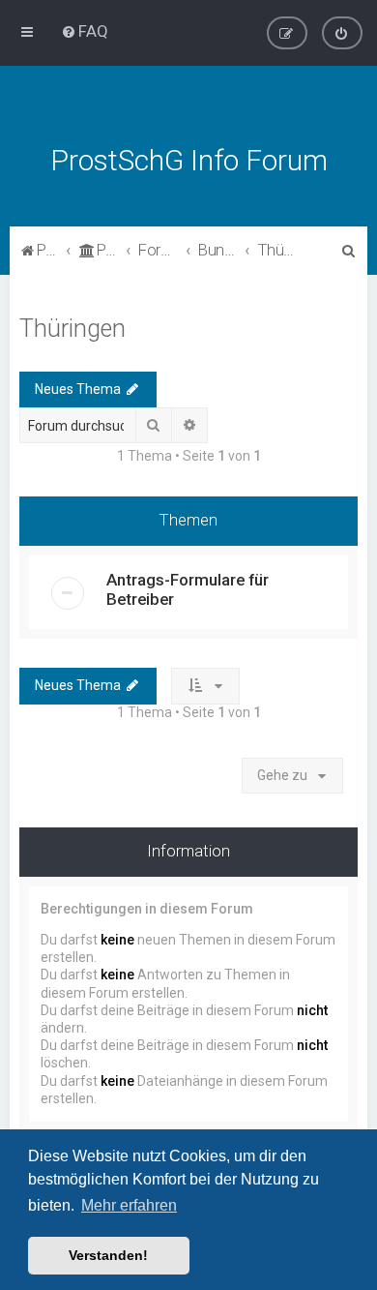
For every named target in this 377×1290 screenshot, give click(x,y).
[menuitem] (84, 30)
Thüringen (72, 329)
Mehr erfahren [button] (129, 1205)
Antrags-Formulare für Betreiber (187, 589)
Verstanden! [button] (108, 1255)
